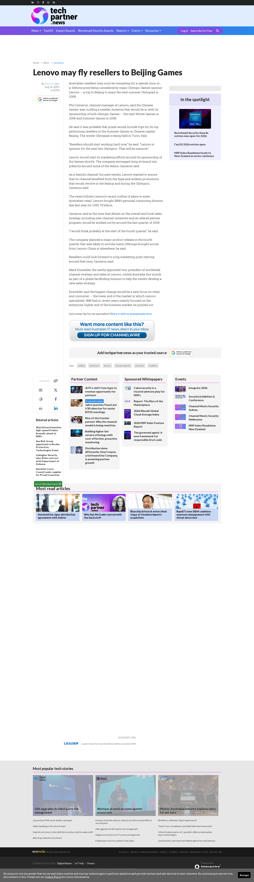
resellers (153, 365)
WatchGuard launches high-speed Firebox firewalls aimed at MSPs (48, 432)
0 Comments (45, 381)
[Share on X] (55, 390)
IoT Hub (79, 863)
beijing (81, 365)
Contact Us (124, 852)
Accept (244, 875)
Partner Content (84, 379)
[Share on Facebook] (55, 399)
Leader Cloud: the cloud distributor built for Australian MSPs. (109, 743)
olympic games (122, 365)
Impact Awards (65, 30)
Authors (164, 852)
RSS (220, 852)
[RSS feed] (53, 2)
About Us (134, 852)
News (35, 30)
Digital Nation (64, 863)
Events (136, 30)
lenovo (107, 365)
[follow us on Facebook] (43, 2)
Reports (121, 30)
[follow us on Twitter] (38, 2)
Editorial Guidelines (149, 852)
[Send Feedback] (40, 399)
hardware (94, 365)
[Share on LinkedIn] (55, 408)
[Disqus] (95, 572)
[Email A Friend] (40, 390)
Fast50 (48, 30)
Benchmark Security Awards (96, 30)
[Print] (40, 408)
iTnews (91, 863)
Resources (152, 30)
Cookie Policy (53, 877)
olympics (139, 365)
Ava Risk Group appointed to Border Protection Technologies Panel (48, 446)
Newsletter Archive (199, 852)
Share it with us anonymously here (131, 313)
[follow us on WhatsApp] (48, 2)
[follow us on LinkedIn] (32, 2)
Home (36, 62)
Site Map (213, 852)
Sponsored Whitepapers (143, 379)
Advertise (184, 852)
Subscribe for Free (201, 30)
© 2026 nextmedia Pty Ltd (58, 852)
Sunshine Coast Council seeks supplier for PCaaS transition (48, 471)
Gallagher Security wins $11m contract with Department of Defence (47, 460)
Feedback (173, 852)
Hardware (59, 62)
